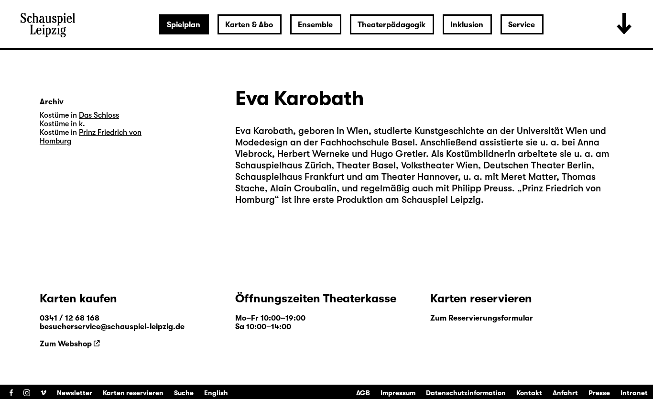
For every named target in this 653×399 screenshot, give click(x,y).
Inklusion (466, 25)
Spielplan (183, 25)
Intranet (634, 393)
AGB (363, 393)
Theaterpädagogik (391, 25)
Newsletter (74, 393)
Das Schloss (99, 115)
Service (521, 25)
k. (82, 124)
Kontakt (529, 393)
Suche (184, 393)
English (216, 393)
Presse (599, 393)
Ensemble (315, 25)
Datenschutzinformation (466, 393)
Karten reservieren (133, 393)
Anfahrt (565, 393)
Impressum (398, 393)
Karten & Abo (249, 25)
